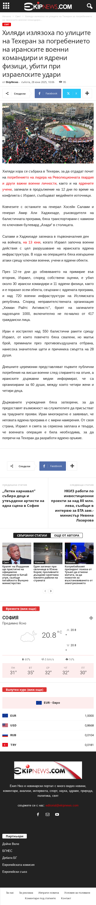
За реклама (26, 892)
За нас (10, 892)
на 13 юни (31, 242)
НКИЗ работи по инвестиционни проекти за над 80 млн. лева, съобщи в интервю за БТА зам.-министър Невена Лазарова (72, 505)
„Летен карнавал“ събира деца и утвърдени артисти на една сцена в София (23, 498)
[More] (87, 93)
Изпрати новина (48, 892)
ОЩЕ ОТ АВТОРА (66, 535)
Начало (6, 16)
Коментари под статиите (40, 898)
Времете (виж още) (21, 609)
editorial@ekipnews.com (62, 805)
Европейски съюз (14, 871)
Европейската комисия (18, 865)
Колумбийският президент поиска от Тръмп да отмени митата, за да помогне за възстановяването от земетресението (79, 575)
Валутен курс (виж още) (24, 690)
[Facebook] (39, 815)
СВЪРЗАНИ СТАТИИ (32, 535)
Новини (39, 562)
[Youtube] (57, 815)
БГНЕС (7, 851)
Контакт (66, 898)
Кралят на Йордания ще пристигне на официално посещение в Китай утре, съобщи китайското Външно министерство (15, 575)
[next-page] (50, 590)
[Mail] (48, 815)
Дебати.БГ (9, 858)
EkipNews (12, 82)
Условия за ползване (77, 892)
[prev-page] (45, 590)
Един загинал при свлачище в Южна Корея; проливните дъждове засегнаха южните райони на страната (46, 573)
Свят (18, 16)
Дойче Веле (10, 844)
